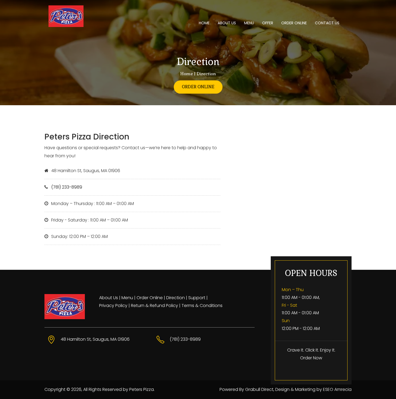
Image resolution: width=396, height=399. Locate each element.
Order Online (150, 298)
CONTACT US (327, 23)
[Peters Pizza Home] (82, 16)
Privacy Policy (113, 305)
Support (196, 298)
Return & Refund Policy (154, 305)
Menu (127, 298)
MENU (249, 23)
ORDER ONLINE (294, 23)
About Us (108, 298)
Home (186, 74)
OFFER (267, 23)
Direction (175, 298)
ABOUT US (227, 23)
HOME (204, 23)
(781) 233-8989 (66, 187)
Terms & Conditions (202, 305)
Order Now (311, 358)
